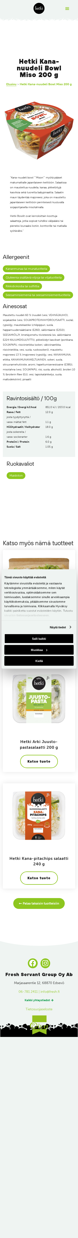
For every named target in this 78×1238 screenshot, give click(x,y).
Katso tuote (39, 761)
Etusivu (11, 84)
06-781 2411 (28, 992)
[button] (67, 8)
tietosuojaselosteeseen (32, 615)
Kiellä (39, 661)
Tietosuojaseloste (39, 1009)
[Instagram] (45, 963)
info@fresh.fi (50, 992)
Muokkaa (37, 649)
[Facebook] (33, 963)
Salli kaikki (39, 638)
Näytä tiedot (58, 627)
